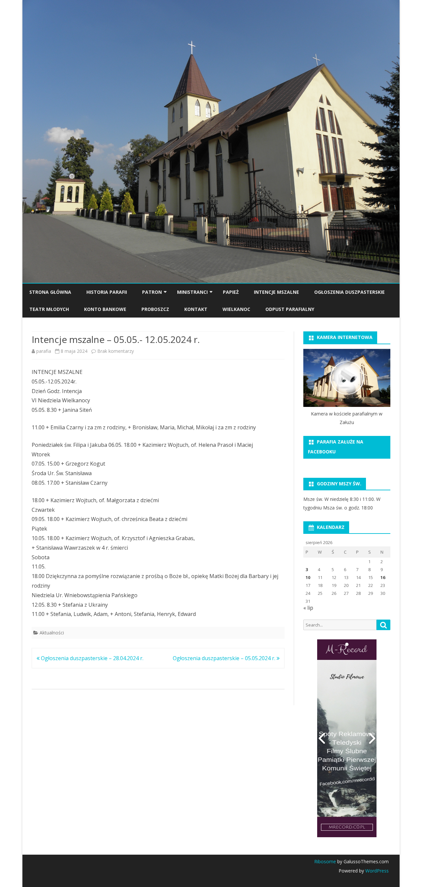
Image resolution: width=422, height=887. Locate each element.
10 (308, 577)
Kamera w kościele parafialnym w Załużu (346, 418)
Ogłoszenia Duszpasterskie (349, 292)
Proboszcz (155, 309)
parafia (43, 351)
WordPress (376, 871)
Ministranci (192, 292)
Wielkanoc (236, 309)
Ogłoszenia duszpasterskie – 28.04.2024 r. (91, 658)
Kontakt (195, 309)
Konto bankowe (105, 309)
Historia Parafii (106, 292)
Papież (231, 292)
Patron (152, 292)
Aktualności (52, 632)
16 (382, 577)
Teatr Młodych (49, 309)
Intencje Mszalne (276, 292)
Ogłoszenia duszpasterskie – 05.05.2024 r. (225, 658)
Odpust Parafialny (289, 309)
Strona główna (50, 292)
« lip (308, 607)
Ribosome (325, 861)
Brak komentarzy (115, 351)
